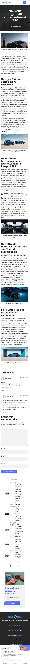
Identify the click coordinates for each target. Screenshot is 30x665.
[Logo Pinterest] (18, 630)
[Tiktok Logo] (20, 630)
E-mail (3, 456)
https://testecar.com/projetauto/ (10, 405)
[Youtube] (15, 630)
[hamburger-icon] (24, 2)
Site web (3, 463)
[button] (28, 2)
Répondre (3, 390)
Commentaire (5, 428)
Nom (3, 449)
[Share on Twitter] (14, 565)
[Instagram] (12, 630)
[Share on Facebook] (10, 565)
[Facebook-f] (9, 630)
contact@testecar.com (15, 625)
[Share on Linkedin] (18, 565)
